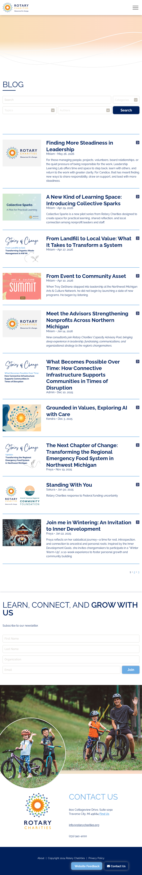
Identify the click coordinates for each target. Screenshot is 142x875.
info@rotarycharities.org (84, 825)
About (41, 858)
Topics (9, 110)
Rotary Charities (16, 7)
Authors (65, 110)
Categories (122, 99)
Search (126, 110)
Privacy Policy (96, 858)
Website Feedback (87, 866)
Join (130, 670)
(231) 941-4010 (78, 836)
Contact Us (118, 866)
